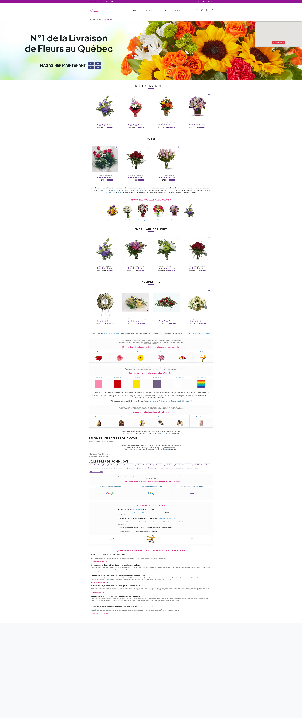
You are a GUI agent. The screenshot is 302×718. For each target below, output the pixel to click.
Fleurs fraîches (148, 10)
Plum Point (111, 465)
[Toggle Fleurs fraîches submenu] (154, 10)
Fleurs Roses (98, 377)
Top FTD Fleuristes (137, 509)
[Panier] (207, 10)
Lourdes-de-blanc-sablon (96, 471)
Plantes (162, 10)
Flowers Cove (149, 465)
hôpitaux (164, 449)
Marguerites (140, 351)
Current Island (94, 465)
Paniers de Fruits (99, 416)
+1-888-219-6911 (108, 1)
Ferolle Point (207, 465)
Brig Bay (103, 465)
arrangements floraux (151, 188)
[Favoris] (202, 10)
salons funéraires (164, 433)
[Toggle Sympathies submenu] (180, 10)
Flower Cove (159, 465)
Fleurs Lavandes (157, 377)
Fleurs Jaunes (137, 377)
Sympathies (175, 10)
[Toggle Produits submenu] (192, 10)
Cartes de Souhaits (201, 416)
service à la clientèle (111, 333)
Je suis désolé (176, 401)
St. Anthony (139, 465)
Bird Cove (119, 465)
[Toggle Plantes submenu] (165, 10)
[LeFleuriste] (93, 10)
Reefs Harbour (129, 465)
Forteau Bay (153, 468)
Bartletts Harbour (94, 468)
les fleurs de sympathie (106, 190)
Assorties (182, 351)
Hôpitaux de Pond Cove (97, 592)
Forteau (161, 468)
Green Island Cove (120, 468)
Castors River (188, 465)
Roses (99, 351)
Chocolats (161, 416)
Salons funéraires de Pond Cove (99, 582)
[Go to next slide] (205, 254)
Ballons (142, 416)
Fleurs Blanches (178, 377)
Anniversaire (153, 401)
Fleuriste (100, 19)
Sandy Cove (178, 465)
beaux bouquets (137, 188)
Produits (188, 10)
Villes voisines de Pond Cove (99, 561)
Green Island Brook (107, 468)
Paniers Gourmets (121, 416)
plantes (119, 192)
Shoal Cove (198, 465)
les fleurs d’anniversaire (121, 190)
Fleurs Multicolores (201, 377)
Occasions (134, 10)
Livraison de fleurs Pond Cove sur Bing (151, 486)
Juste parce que (164, 401)
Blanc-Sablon (169, 468)
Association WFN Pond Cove (167, 518)
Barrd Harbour (142, 468)
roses (113, 192)
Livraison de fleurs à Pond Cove (99, 571)
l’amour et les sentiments (138, 190)
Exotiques (203, 351)
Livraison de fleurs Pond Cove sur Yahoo (192, 486)
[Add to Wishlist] (116, 94)
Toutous (180, 416)
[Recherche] (197, 10)
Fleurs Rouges (117, 377)
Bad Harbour (132, 468)
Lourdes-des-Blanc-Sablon (193, 468)
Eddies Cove (179, 468)
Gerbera (120, 351)
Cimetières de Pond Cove (98, 603)
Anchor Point (168, 465)
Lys (161, 351)
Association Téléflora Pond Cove (143, 512)
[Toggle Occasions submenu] (138, 10)
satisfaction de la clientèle (200, 333)
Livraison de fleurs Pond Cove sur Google (110, 486)
